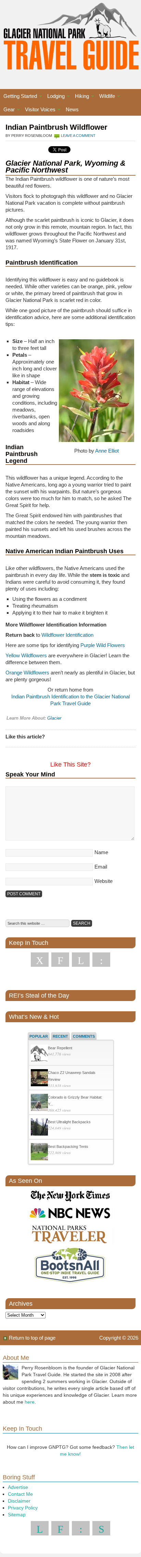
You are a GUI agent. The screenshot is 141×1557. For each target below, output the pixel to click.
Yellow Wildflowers (26, 655)
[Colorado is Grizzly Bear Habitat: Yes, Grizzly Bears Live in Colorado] (39, 1103)
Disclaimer (19, 1501)
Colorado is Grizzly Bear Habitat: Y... (75, 1100)
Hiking (80, 97)
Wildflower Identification (67, 635)
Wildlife (105, 97)
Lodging (54, 97)
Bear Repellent (60, 1048)
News (72, 109)
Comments (84, 1036)
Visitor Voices (38, 110)
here (30, 1402)
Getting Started (18, 97)
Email (100, 867)
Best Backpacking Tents (68, 1146)
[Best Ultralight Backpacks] (39, 1127)
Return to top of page (32, 1338)
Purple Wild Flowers (102, 645)
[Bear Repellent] (39, 1054)
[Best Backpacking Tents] (39, 1152)
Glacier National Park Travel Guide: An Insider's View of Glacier (70, 37)
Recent (60, 1036)
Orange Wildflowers (27, 672)
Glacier (54, 718)
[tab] (39, 1036)
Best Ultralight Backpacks (69, 1122)
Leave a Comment (78, 136)
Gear (7, 110)
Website (103, 881)
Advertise (18, 1487)
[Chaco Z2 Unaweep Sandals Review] (39, 1078)
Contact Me (20, 1494)
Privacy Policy (23, 1507)
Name (101, 852)
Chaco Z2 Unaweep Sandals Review (71, 1076)
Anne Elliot (107, 451)
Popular (38, 1036)
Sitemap (17, 1514)
